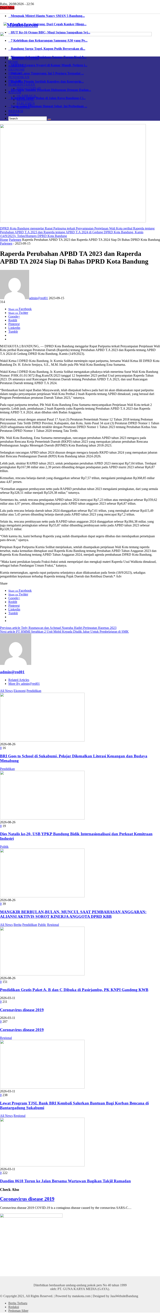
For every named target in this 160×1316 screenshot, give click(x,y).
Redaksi (13, 114)
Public (42, 924)
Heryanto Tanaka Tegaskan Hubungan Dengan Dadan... (49, 90)
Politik (4, 846)
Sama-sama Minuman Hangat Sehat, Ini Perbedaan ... (47, 106)
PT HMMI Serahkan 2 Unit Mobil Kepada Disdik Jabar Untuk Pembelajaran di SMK (64, 631)
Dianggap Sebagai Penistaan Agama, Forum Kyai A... (47, 57)
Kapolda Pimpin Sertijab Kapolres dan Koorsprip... (46, 81)
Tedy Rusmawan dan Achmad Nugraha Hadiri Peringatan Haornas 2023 (58, 628)
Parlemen (15, 239)
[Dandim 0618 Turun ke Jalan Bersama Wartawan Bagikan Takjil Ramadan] (42, 1165)
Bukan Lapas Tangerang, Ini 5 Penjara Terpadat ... (46, 73)
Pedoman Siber (18, 1310)
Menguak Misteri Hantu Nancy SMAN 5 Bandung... (46, 16)
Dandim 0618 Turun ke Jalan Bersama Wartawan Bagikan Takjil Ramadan (65, 1181)
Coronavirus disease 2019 (22, 1010)
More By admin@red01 (24, 683)
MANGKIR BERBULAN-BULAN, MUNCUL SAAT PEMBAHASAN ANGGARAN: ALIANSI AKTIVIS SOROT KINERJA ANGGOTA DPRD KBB (73, 914)
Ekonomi (20, 691)
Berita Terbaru (17, 1303)
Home (4, 239)
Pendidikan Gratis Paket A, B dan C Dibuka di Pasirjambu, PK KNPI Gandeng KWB (74, 990)
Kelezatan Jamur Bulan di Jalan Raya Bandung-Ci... (47, 98)
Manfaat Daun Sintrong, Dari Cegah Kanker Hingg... (47, 24)
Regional (53, 924)
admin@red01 (38, 298)
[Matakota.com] (21, 25)
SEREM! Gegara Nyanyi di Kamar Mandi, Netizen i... (47, 65)
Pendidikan (33, 691)
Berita (17, 924)
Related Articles (18, 680)
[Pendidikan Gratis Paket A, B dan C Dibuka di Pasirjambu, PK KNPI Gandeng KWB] (42, 974)
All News (6, 691)
